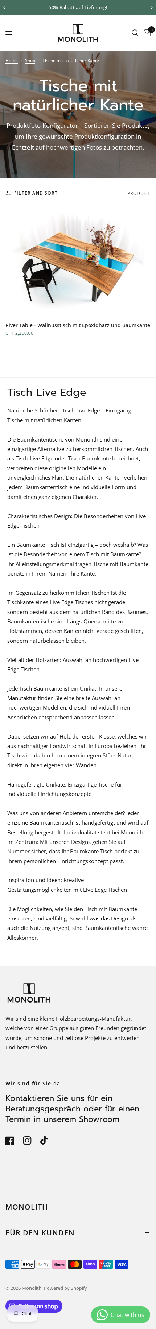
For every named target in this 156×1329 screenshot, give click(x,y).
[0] (146, 33)
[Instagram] (31, 1141)
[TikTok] (48, 1140)
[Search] (135, 33)
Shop (30, 60)
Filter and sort (36, 193)
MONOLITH (26, 1207)
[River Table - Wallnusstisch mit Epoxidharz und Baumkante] (78, 261)
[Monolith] (78, 33)
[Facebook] (13, 1141)
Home (11, 60)
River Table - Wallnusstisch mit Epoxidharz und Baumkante (77, 325)
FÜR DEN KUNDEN (40, 1232)
